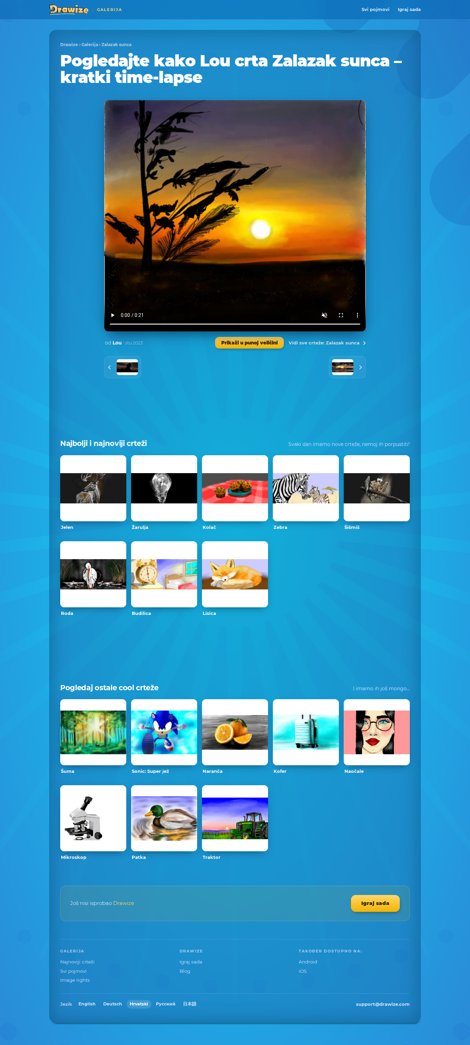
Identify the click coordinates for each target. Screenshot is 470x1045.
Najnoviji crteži (77, 961)
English (87, 1003)
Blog (185, 971)
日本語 (189, 1003)
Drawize (69, 44)
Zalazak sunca (116, 44)
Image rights (75, 980)
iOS (303, 971)
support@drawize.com (383, 1004)
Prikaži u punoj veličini (249, 342)
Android (308, 961)
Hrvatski (139, 1003)
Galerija (90, 44)
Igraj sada (409, 9)
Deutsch (112, 1003)
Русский (165, 1003)
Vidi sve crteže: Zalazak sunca (324, 342)
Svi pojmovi (375, 9)
